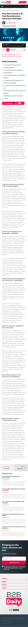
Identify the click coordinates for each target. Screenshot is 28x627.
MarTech (4, 578)
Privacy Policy (11, 618)
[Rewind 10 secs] (4, 49)
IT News (4, 588)
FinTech (8, 10)
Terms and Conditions (19, 618)
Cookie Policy (4, 618)
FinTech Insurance (15, 10)
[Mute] (24, 49)
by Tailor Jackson (11, 23)
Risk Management (17, 56)
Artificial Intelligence (8, 54)
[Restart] (14, 49)
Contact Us (9, 623)
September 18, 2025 (9, 26)
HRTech (4, 581)
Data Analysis (17, 54)
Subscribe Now (14, 562)
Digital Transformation (7, 56)
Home (3, 10)
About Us (4, 623)
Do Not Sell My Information (7, 620)
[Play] (8, 49)
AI (2, 54)
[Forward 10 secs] (12, 49)
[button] (26, 6)
